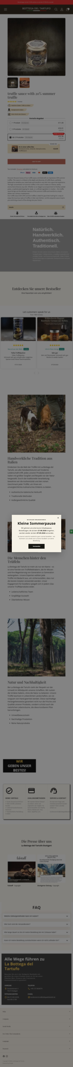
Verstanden (36, 546)
